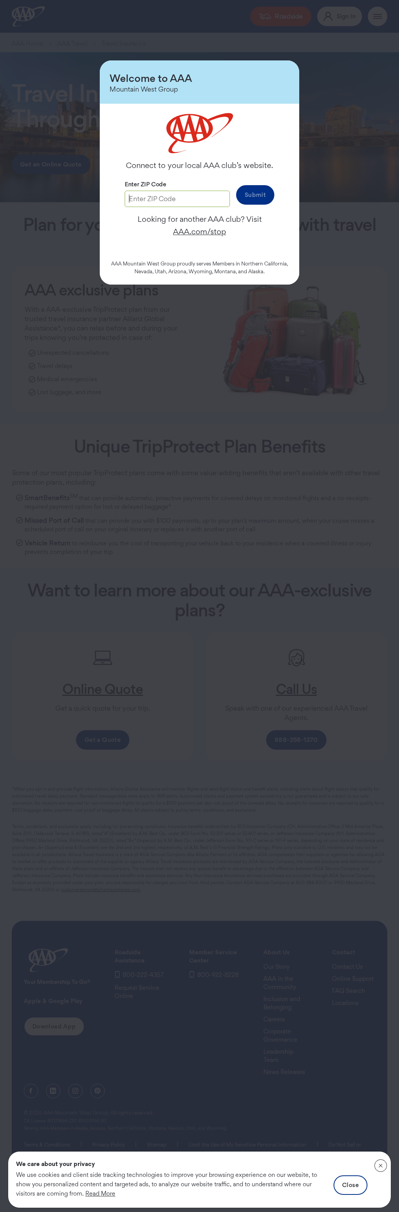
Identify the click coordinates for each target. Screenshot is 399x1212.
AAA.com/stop (199, 231)
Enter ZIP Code (145, 184)
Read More (100, 1193)
